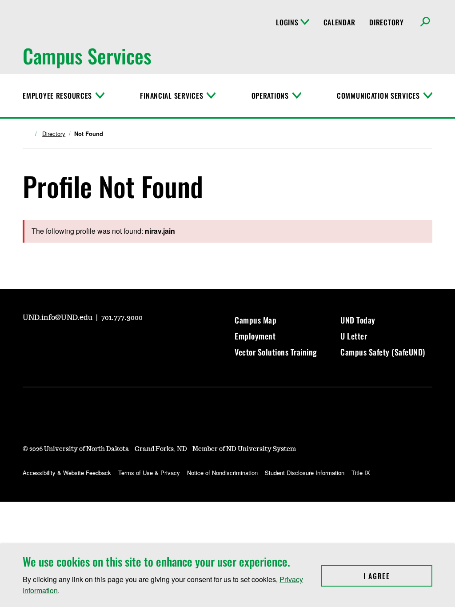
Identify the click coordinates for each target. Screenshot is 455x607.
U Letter (353, 336)
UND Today (357, 320)
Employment (255, 336)
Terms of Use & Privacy (149, 472)
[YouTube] (29, 342)
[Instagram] (50, 342)
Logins (287, 22)
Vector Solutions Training (276, 352)
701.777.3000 (122, 317)
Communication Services (378, 95)
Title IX (360, 472)
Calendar (339, 22)
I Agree (397, 576)
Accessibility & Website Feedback (67, 472)
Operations (270, 95)
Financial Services (171, 95)
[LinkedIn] (93, 342)
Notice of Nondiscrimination (222, 472)
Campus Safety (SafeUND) (382, 352)
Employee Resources (57, 95)
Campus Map (255, 320)
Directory (386, 22)
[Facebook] (71, 342)
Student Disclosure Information (304, 472)
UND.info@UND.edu (58, 317)
